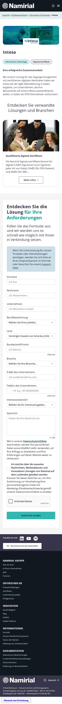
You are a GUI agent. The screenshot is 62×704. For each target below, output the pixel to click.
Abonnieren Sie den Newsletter (24, 546)
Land (9, 331)
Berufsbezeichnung (17, 317)
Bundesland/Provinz (18, 344)
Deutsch (52, 680)
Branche (11, 358)
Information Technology (39, 15)
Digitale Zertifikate (41, 61)
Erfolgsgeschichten (19, 15)
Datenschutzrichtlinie (35, 441)
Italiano (54, 5)
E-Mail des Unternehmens (21, 372)
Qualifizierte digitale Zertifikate (24, 155)
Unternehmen (14, 304)
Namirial (6, 15)
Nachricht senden (31, 515)
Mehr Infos (33, 180)
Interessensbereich (17, 399)
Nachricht (12, 413)
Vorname (12, 276)
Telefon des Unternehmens (21, 385)
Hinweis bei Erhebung (16, 700)
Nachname (13, 290)
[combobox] (11, 390)
